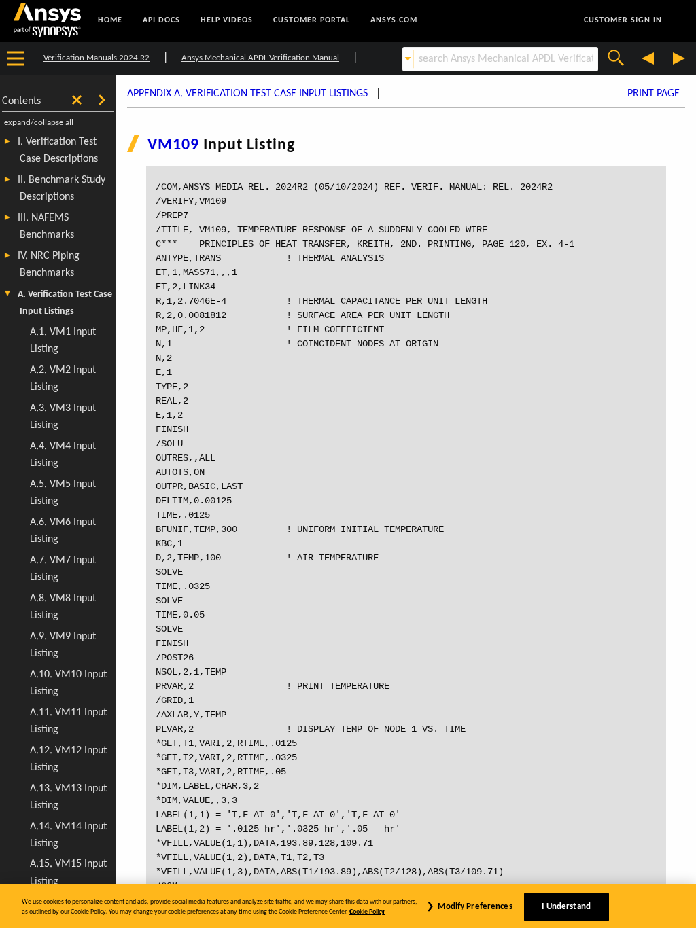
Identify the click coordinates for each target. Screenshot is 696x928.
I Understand (566, 906)
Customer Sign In (623, 20)
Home (110, 20)
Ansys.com (393, 20)
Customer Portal (311, 20)
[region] (348, 906)
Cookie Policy (367, 912)
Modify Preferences (475, 906)
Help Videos (227, 20)
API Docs (161, 20)
